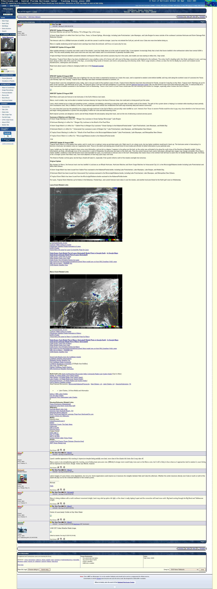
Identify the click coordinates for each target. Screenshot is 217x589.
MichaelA (70, 492)
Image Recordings (7, 90)
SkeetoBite (76, 559)
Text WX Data (6, 117)
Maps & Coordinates (8, 87)
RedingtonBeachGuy (67, 559)
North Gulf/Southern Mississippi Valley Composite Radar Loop (82, 374)
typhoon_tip (31, 561)
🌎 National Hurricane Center (8, 140)
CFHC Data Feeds (7, 120)
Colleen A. (38, 559)
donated (99, 578)
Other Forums (132, 10)
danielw (48, 559)
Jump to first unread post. (27, 22)
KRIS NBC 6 (54, 433)
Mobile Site (5, 125)
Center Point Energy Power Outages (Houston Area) (67, 441)
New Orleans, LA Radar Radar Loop (61, 377)
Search (4, 31)
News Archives (6, 28)
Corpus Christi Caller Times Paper (61, 438)
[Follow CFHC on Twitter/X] (7, 136)
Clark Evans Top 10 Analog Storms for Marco (65, 347)
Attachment (76, 524)
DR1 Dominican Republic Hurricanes (62, 369)
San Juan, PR (55, 365)
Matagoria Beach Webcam (58, 412)
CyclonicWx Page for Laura (80, 250)
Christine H (57, 559)
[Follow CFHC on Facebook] (8, 133)
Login (4, 6)
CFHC (26, 559)
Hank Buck (55, 561)
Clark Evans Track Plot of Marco (60, 343)
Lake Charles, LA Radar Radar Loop (61, 379)
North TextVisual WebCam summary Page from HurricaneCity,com (71, 414)
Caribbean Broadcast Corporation (61, 364)
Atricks (44, 559)
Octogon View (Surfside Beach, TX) (61, 411)
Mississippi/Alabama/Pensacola (79, 384)
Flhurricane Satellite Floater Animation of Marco (65, 333)
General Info (6, 107)
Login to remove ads (7, 143)
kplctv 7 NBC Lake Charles (59, 394)
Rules (147, 12)
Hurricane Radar (7, 100)
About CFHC (6, 122)
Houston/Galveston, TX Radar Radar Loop (64, 381)
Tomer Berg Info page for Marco (60, 336)
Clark (52, 559)
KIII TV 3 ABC (54, 434)
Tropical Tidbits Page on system (60, 245)
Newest (9, 78)
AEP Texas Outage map (58, 443)
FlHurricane (8, 9)
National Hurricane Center (140, 84)
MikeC (69, 453)
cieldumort (38, 561)
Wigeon (49, 561)
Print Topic (21, 565)
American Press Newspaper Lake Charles (63, 397)
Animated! (81, 253)
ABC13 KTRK (54, 428)
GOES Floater (54, 248)
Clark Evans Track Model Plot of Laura (63, 253)
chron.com (53, 426)
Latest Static (107, 374)
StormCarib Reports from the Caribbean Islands (65, 357)
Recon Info (5, 95)
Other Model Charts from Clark (60, 258)
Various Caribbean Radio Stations (61, 367)
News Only (5, 23)
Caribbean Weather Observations (61, 358)
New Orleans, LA (96, 384)
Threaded (202, 16)
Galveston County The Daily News (61, 424)
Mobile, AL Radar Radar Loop (59, 375)
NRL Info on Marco (56, 350)
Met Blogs (5, 26)
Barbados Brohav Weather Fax (60, 360)
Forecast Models (7, 92)
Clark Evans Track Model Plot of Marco (63, 340)
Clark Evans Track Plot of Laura (60, 256)
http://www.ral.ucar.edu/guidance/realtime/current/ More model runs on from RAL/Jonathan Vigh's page (83, 261)
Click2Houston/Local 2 (57, 421)
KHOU (52, 423)
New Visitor (14, 6)
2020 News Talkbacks (34, 17)
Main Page (5, 21)
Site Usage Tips (7, 114)
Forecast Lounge (98, 66)
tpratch (25, 561)
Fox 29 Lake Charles (57, 395)
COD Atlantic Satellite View (59, 265)
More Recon (6, 97)
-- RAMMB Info (67, 263)
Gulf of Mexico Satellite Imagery (60, 382)
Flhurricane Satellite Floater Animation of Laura (65, 246)
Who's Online (135, 12)
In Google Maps (112, 253)
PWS (51, 486)
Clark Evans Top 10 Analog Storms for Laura (64, 260)
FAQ (142, 12)
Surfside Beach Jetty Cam (58, 409)
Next (194, 16)
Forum (4, 78)
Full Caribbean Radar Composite (60, 362)
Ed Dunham (32, 559)
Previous (180, 16)
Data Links (5, 112)
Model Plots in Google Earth (96, 253)
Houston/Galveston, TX (123, 384)
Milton (165, 5)
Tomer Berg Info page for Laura (60, 250)
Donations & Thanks (8, 81)
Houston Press (55, 429)
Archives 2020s (22, 17)
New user (127, 12)
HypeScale (4, 69)
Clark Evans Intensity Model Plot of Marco (64, 342)
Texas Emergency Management (60, 404)
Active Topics (148, 10)
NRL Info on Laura (56, 263)
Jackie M (43, 561)
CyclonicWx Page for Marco (80, 336)
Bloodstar (20, 561)
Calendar (153, 12)
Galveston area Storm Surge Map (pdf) (62, 406)
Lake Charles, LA (108, 384)
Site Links (5, 109)
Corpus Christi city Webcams (59, 416)
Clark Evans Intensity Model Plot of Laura (64, 255)
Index (188, 16)
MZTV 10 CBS (55, 436)
